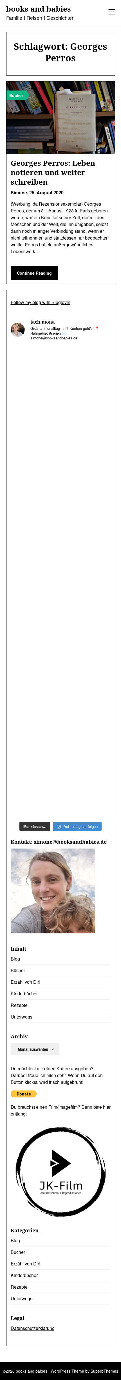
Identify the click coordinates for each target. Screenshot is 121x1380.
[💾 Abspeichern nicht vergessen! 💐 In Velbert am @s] (61, 729)
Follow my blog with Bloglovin (40, 302)
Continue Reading (34, 273)
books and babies (38, 9)
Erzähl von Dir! (25, 982)
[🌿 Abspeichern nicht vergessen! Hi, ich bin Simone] (61, 493)
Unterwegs (21, 1016)
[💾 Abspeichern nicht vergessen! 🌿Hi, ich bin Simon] (61, 434)
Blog (15, 958)
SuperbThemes (104, 1371)
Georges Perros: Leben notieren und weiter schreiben (53, 172)
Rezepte (19, 1005)
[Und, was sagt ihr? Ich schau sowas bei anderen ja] (61, 612)
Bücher (18, 970)
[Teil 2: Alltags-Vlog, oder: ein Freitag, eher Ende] (61, 375)
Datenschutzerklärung (33, 1328)
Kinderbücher (24, 993)
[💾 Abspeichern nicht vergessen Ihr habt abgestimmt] (61, 552)
